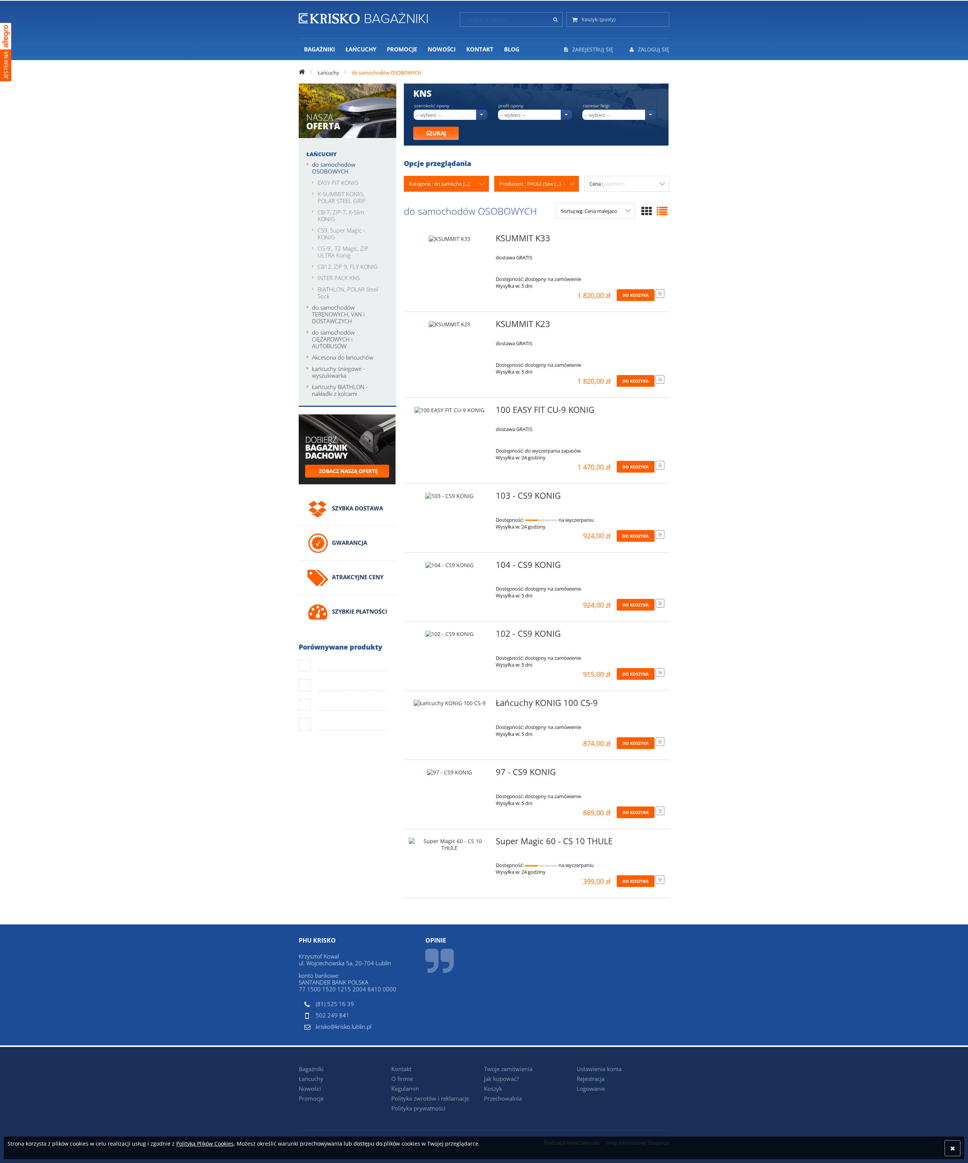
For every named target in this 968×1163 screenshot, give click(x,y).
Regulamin (405, 1088)
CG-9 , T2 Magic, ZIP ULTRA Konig (343, 252)
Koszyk (493, 1088)
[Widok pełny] (662, 211)
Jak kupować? (501, 1078)
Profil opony (510, 106)
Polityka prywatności (418, 1108)
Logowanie (591, 1088)
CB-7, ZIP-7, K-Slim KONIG (341, 215)
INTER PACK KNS (339, 278)
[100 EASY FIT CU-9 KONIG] (449, 412)
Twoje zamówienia (508, 1069)
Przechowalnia (503, 1098)
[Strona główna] (363, 16)
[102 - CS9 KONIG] (449, 636)
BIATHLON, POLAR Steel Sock (348, 292)
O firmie (402, 1078)
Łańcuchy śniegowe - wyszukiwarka (338, 372)
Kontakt (401, 1069)
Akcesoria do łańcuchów (342, 357)
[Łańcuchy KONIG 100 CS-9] (449, 705)
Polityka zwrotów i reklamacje (430, 1098)
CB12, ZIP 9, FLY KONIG (348, 266)
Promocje (311, 1098)
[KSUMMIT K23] (449, 326)
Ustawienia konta (599, 1069)
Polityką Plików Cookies (205, 1143)
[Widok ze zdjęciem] (646, 211)
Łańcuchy (321, 154)
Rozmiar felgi (596, 106)
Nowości (310, 1088)
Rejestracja (591, 1078)
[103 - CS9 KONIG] (449, 498)
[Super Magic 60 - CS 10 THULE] (449, 844)
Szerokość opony (431, 106)
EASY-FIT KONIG (338, 182)
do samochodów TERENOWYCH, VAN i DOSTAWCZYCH (338, 314)
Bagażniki (311, 1069)
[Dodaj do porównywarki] (660, 293)
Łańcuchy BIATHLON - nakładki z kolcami (340, 390)
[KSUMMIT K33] (449, 240)
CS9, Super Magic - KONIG (341, 233)
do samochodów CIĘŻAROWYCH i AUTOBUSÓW (333, 339)
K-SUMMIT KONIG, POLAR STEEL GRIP (342, 197)
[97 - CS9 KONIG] (449, 774)
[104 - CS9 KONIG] (449, 567)
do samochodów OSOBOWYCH (333, 168)
